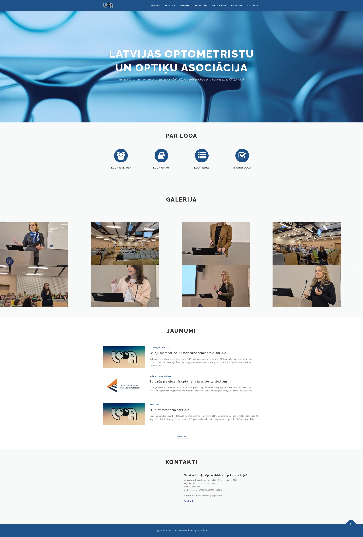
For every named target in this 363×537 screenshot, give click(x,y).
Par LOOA (170, 5)
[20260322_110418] (227, 243)
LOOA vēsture (161, 167)
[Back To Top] (351, 524)
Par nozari (201, 5)
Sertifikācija (219, 5)
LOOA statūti (201, 167)
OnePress (182, 530)
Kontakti (252, 5)
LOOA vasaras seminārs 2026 (170, 410)
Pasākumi (155, 404)
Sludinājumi (165, 376)
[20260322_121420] (227, 286)
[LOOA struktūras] (121, 155)
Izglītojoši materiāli (161, 348)
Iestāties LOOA (242, 167)
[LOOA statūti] (202, 155)
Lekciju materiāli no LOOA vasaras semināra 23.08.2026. (189, 353)
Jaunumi (155, 5)
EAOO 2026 (237, 5)
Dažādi (153, 376)
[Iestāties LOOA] (242, 155)
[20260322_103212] (136, 243)
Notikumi (185, 5)
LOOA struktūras (121, 167)
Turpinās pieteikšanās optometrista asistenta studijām (188, 381)
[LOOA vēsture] (161, 155)
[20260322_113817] (136, 286)
